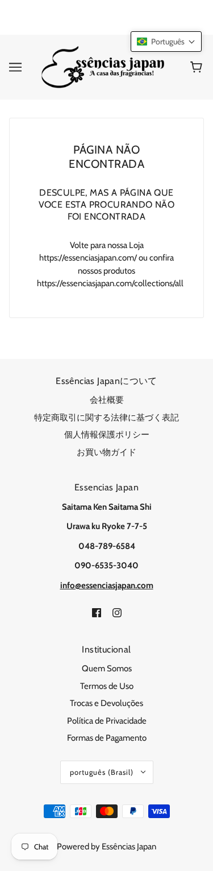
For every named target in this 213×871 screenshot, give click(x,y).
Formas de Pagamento (107, 738)
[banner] (104, 66)
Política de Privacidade (107, 721)
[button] (166, 41)
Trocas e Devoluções (106, 703)
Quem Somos (107, 668)
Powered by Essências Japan (106, 846)
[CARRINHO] (198, 67)
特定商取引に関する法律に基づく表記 (106, 417)
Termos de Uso (106, 686)
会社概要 (107, 400)
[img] (96, 612)
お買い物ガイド (106, 452)
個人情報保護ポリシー (106, 435)
